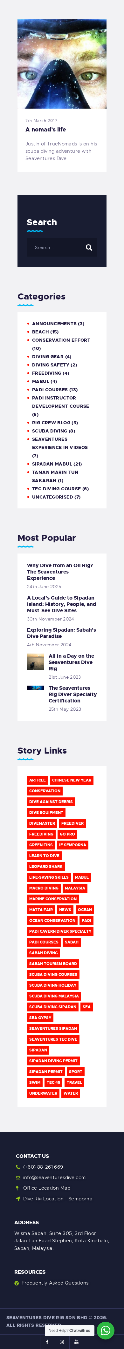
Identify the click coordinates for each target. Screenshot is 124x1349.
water (71, 1093)
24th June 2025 (44, 586)
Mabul (82, 877)
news (65, 909)
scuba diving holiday (52, 985)
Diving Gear (48, 356)
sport (75, 1071)
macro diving (44, 888)
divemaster (42, 823)
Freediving (46, 373)
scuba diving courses (53, 974)
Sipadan (38, 1050)
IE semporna (72, 845)
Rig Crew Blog (51, 423)
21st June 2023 (65, 677)
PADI (86, 920)
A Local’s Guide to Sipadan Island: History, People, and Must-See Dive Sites (61, 604)
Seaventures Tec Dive (53, 1039)
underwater (43, 1093)
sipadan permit (46, 1071)
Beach (40, 332)
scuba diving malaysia (54, 996)
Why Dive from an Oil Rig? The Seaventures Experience (60, 571)
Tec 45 (53, 1082)
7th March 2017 (41, 120)
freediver (72, 823)
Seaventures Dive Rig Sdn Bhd (47, 1317)
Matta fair (41, 909)
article (37, 780)
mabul (40, 381)
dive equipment (46, 812)
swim (34, 1082)
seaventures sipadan (53, 1028)
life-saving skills (49, 877)
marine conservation (53, 899)
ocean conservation (52, 920)
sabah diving (43, 953)
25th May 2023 (65, 709)
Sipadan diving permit (53, 1061)
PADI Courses (50, 390)
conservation (44, 791)
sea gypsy (40, 1017)
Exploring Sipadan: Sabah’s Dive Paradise (61, 633)
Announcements (54, 323)
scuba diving (49, 431)
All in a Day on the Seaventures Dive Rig (71, 662)
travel (74, 1082)
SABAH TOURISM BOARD (53, 963)
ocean (85, 909)
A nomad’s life (45, 129)
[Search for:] (62, 247)
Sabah (72, 942)
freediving (41, 834)
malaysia (75, 888)
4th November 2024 (49, 645)
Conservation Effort (61, 340)
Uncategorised (52, 497)
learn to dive (44, 855)
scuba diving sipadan (52, 1007)
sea (87, 1007)
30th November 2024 (50, 619)
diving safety (50, 365)
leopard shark (46, 866)
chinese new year (71, 780)
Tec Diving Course (56, 489)
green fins (41, 845)
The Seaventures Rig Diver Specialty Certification (73, 694)
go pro (67, 834)
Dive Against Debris (51, 801)
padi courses (44, 942)
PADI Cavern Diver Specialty (60, 931)
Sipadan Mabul (52, 464)
